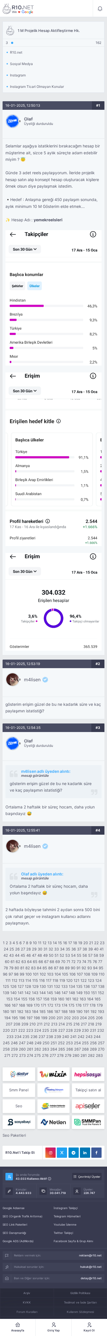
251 (54, 1043)
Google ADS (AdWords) (18, 1241)
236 (34, 1036)
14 (55, 942)
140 (13, 992)
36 (73, 949)
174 (64, 1005)
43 (11, 955)
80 (17, 968)
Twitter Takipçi (63, 1232)
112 (14, 980)
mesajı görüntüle (35, 775)
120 (69, 980)
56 (84, 955)
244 (97, 1036)
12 (45, 942)
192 (93, 1011)
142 (28, 992)
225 (45, 1030)
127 (21, 986)
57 (90, 955)
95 (101, 968)
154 (17, 999)
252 (61, 1043)
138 (101, 986)
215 (69, 1024)
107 (80, 974)
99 (22, 974)
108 (87, 974)
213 (54, 1024)
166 (7, 1005)
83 (33, 968)
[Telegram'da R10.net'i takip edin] (73, 1153)
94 (95, 968)
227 (61, 1030)
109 (94, 974)
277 (53, 1055)
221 (14, 1030)
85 (45, 968)
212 (47, 1024)
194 (7, 1017)
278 (60, 1055)
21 (91, 942)
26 (17, 949)
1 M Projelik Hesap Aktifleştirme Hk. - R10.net (18, 8)
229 (77, 1030)
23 (102, 942)
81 (22, 968)
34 (62, 949)
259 (14, 1049)
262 (37, 1049)
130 (43, 986)
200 (52, 1017)
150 (87, 992)
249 (38, 1043)
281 (83, 1055)
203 (75, 1017)
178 (93, 1005)
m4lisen (32, 679)
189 (72, 1011)
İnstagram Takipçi (66, 1208)
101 (36, 974)
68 (52, 961)
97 (11, 974)
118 (55, 980)
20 (85, 942)
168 (22, 1005)
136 (87, 986)
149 (79, 992)
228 (69, 1030)
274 (30, 1055)
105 (65, 974)
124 (98, 980)
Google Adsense (14, 1208)
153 (9, 999)
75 (89, 961)
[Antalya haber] (53, 1106)
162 (75, 999)
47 (34, 955)
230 (85, 1030)
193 (101, 1011)
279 (68, 1055)
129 (35, 986)
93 (89, 968)
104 (57, 974)
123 (91, 980)
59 (101, 955)
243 (89, 1036)
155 (24, 999)
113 (21, 980)
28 (28, 949)
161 (68, 999)
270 (101, 1049)
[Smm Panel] (88, 1074)
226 (53, 1030)
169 (29, 1005)
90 (73, 968)
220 (6, 1030)
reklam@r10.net (90, 1255)
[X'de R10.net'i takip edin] (62, 1153)
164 (90, 999)
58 (96, 955)
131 (50, 986)
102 (43, 974)
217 (84, 1024)
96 (5, 974)
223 (29, 1030)
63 (23, 961)
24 (6, 949)
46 (28, 955)
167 (15, 1005)
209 (24, 1024)
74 (84, 961)
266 (69, 1049)
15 (60, 942)
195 (15, 1017)
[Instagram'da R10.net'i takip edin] (50, 1153)
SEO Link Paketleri (15, 1224)
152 (101, 992)
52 (62, 955)
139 (6, 992)
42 (5, 955)
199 (44, 1017)
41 (102, 949)
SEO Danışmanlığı (14, 1232)
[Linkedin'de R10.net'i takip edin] (85, 1153)
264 (53, 1049)
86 (50, 968)
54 (73, 955)
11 (39, 942)
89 (67, 968)
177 (85, 1005)
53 (67, 955)
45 (23, 955)
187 (57, 1011)
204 (83, 1017)
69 (57, 961)
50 (51, 955)
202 (67, 1017)
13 (50, 942)
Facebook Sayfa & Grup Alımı (73, 1241)
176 (79, 1005)
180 (6, 1011)
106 (72, 974)
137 (94, 986)
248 (30, 1043)
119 (62, 980)
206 (99, 1017)
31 (45, 949)
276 (45, 1055)
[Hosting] (19, 1074)
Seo (18, 1106)
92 (84, 968)
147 (65, 992)
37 (79, 949)
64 (29, 961)
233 (10, 1036)
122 (83, 980)
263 (45, 1049)
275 (37, 1055)
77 (100, 961)
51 (56, 955)
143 (35, 992)
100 (28, 974)
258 (6, 1049)
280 (75, 1055)
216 (76, 1024)
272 (14, 1055)
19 (80, 942)
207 (9, 1024)
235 (26, 1036)
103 (50, 974)
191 (86, 1011)
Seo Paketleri (14, 1135)
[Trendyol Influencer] (53, 1074)
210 (32, 1024)
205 (91, 1017)
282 (91, 1055)
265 (61, 1049)
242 (81, 1036)
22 (96, 942)
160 (61, 999)
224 (37, 1030)
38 (84, 949)
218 (91, 1024)
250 (46, 1043)
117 (48, 980)
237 (42, 1036)
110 (101, 974)
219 (98, 1024)
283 (99, 1055)
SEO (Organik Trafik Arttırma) (23, 1216)
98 (16, 974)
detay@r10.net (91, 1278)
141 (20, 992)
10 (35, 942)
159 (54, 999)
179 (100, 1005)
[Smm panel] (88, 1122)
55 (79, 955)
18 (75, 942)
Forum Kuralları (27, 1311)
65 (35, 961)
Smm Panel (19, 1090)
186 (50, 1011)
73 (79, 961)
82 (27, 968)
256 (93, 1043)
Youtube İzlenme (65, 1224)
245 (6, 1043)
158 (46, 999)
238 (49, 1036)
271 (7, 1055)
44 (17, 955)
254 (77, 1043)
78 (6, 968)
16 (65, 942)
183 (28, 1011)
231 (93, 1030)
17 (70, 942)
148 (72, 992)
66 (41, 961)
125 (6, 986)
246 (14, 1043)
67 (46, 961)
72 (73, 961)
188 (64, 1011)
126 (13, 986)
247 (22, 1043)
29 (34, 949)
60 (7, 961)
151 (94, 992)
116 (42, 980)
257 (101, 1043)
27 (23, 949)
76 (95, 961)
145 (50, 992)
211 (40, 1024)
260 (22, 1049)
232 (100, 1030)
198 (37, 1017)
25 (11, 949)
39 (90, 949)
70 (63, 961)
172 (50, 1005)
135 (79, 986)
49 (45, 955)
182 (20, 1011)
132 (57, 986)
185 (42, 1011)
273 (22, 1055)
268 (85, 1049)
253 (69, 1043)
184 (35, 1011)
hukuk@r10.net (91, 1266)
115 (35, 980)
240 (65, 1036)
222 (21, 1030)
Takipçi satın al (88, 1090)
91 (78, 968)
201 (59, 1017)
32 (51, 949)
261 (30, 1049)
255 (85, 1043)
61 (13, 961)
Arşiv (26, 1293)
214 (61, 1024)
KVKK (27, 1302)
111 (8, 980)
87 (56, 968)
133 (64, 986)
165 (97, 999)
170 (37, 1005)
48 (39, 955)
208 (16, 1024)
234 (18, 1036)
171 (43, 1005)
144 (42, 992)
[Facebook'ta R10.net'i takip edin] (96, 1153)
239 (57, 1036)
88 (61, 968)
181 (13, 1011)
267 (77, 1049)
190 (79, 1011)
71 (68, 961)
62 (18, 961)
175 (71, 1005)
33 (56, 949)
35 (68, 949)
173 (57, 1005)
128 (28, 986)
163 (83, 999)
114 (28, 980)
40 (96, 949)
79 (11, 968)
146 (57, 992)
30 (40, 949)
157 (39, 999)
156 (32, 999)
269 (93, 1049)
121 (76, 980)
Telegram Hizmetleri (67, 1216)
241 (73, 1036)
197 (30, 1017)
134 (72, 986)
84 (39, 968)
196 (22, 1017)
